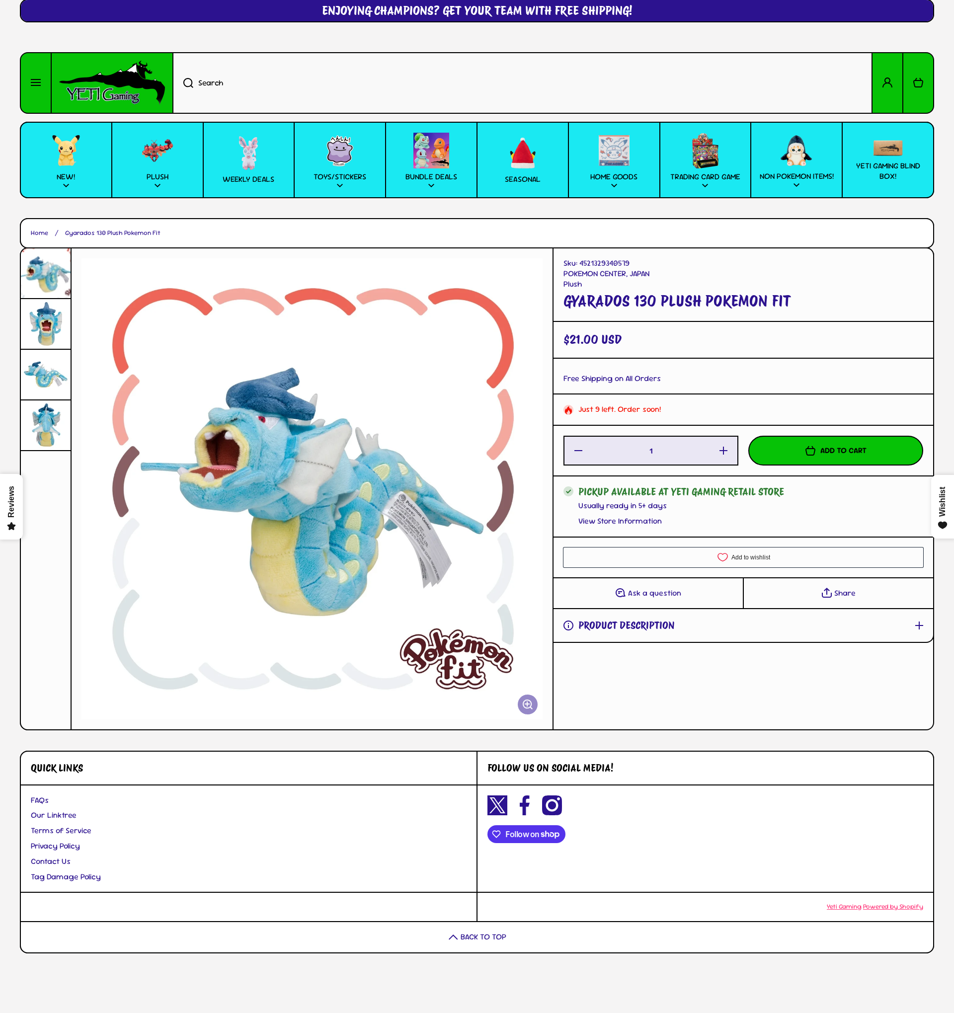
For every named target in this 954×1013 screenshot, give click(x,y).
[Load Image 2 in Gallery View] (46, 324)
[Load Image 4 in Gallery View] (46, 425)
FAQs (40, 800)
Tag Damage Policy (66, 876)
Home (39, 233)
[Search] (182, 83)
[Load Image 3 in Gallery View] (46, 374)
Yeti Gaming (844, 906)
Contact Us (51, 861)
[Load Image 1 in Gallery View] (46, 273)
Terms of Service (61, 830)
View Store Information (620, 521)
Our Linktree (54, 815)
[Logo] (112, 83)
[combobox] (522, 83)
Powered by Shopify (893, 906)
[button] (918, 83)
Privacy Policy (55, 846)
